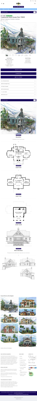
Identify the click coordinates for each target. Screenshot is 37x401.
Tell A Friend (19, 77)
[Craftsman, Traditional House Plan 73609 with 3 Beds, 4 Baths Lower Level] (18, 211)
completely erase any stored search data (21, 394)
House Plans (6, 9)
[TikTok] (34, 362)
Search (21, 358)
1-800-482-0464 (32, 359)
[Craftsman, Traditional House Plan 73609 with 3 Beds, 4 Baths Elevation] (18, 38)
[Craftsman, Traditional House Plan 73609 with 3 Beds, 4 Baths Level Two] (18, 182)
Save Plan (18, 73)
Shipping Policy (22, 362)
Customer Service (23, 360)
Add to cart (19, 69)
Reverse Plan (19, 165)
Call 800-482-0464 (18, 6)
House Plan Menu (4, 12)
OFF (7, 20)
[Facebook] (30, 362)
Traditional (5, 14)
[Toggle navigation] (34, 12)
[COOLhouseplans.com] (18, 4)
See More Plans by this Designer (6, 348)
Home (2, 9)
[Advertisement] (18, 287)
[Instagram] (32, 362)
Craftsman (2, 14)
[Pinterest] (29, 362)
